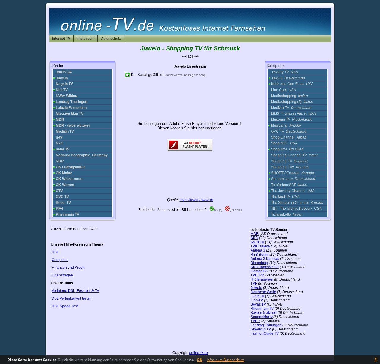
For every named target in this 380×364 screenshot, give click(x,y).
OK (199, 359)
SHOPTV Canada (292, 173)
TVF (254, 284)
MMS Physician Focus (293, 114)
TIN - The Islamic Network (296, 208)
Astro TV (257, 242)
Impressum (85, 38)
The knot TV (285, 197)
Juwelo (288, 78)
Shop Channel (288, 137)
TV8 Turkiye (260, 246)
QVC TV (288, 131)
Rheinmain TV (262, 308)
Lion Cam (283, 90)
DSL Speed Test (65, 306)
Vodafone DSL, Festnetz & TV (75, 291)
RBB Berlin (259, 254)
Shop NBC (284, 143)
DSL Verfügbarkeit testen (72, 298)
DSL (55, 252)
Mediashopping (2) (292, 102)
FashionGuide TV (265, 333)
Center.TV (259, 271)
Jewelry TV (284, 72)
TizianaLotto (287, 214)
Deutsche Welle (263, 292)
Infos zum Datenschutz (225, 359)
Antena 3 (258, 250)
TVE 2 (255, 321)
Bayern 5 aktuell (264, 313)
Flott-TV (257, 300)
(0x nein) (236, 210)
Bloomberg (259, 263)
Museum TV (291, 119)
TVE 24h (258, 275)
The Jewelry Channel (293, 191)
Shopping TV (289, 161)
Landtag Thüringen (266, 325)
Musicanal (286, 125)
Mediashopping (289, 96)
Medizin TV (291, 108)
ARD (254, 238)
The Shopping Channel (297, 203)
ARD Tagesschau (265, 267)
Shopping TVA (290, 167)
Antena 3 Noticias (265, 259)
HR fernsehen (262, 279)
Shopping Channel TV (294, 155)
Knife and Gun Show (292, 84)
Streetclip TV (261, 329)
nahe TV (257, 296)
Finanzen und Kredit (68, 268)
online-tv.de (198, 353)
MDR (255, 234)
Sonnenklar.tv (293, 179)
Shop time (287, 149)
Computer (60, 260)
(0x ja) (218, 210)
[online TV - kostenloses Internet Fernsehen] (190, 33)
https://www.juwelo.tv (196, 200)
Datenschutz (111, 38)
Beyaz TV (258, 304)
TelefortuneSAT (289, 185)
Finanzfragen (62, 275)
